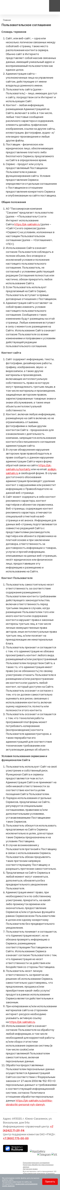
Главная (7, 20)
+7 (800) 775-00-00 (16, 1138)
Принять (50, 1181)
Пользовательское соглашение (36, 1163)
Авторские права (30, 1169)
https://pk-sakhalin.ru (27, 224)
